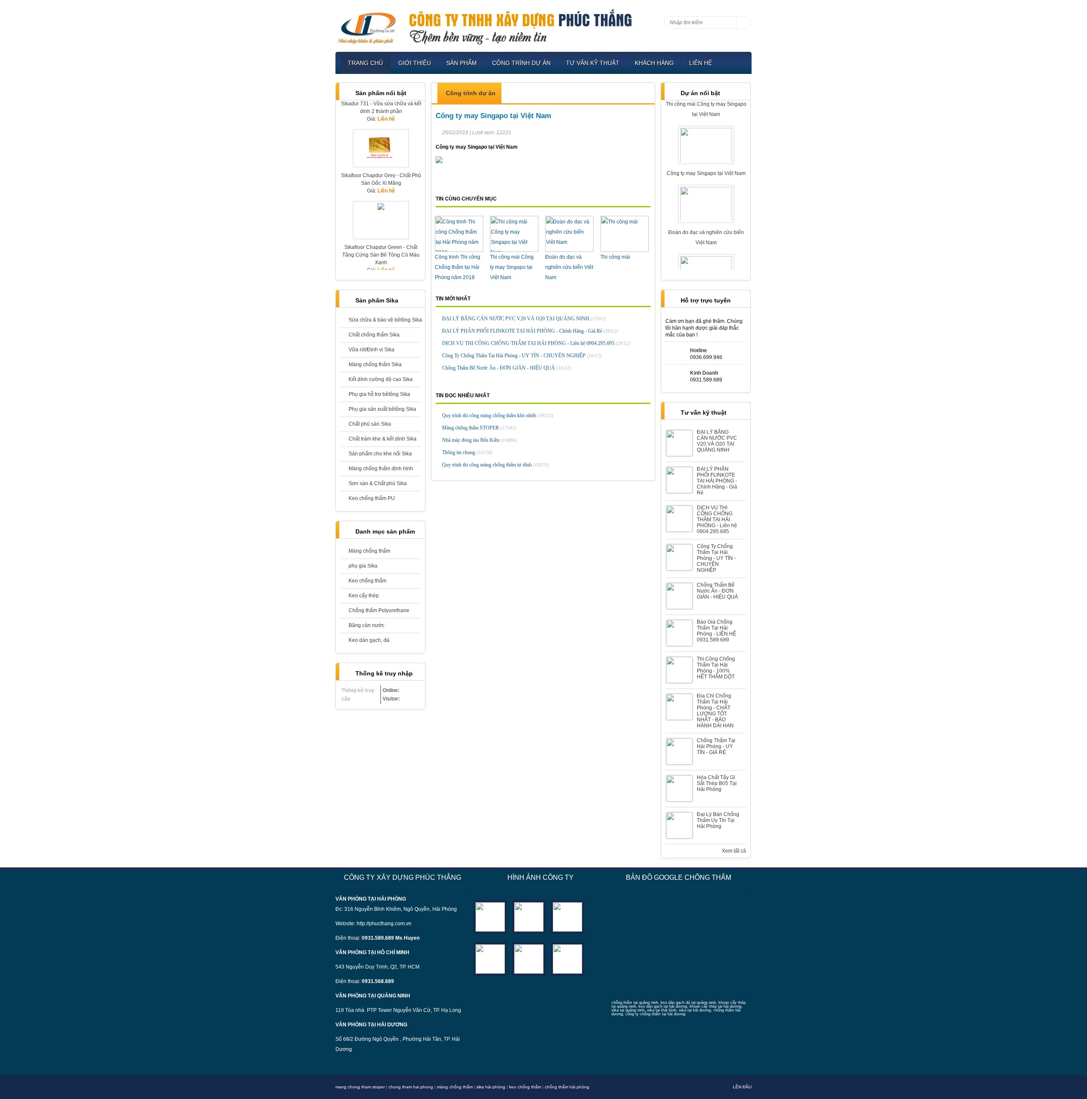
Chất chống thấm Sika (374, 335)
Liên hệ (700, 62)
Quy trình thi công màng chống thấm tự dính (495, 465)
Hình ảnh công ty (540, 877)
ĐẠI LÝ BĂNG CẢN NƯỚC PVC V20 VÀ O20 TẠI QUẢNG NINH (523, 319)
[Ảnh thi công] (490, 958)
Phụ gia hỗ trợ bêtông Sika (379, 394)
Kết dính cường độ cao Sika (381, 379)
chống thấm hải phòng (567, 1087)
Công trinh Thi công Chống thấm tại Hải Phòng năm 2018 (457, 267)
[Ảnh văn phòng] (490, 916)
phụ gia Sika (363, 566)
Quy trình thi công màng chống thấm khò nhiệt (497, 415)
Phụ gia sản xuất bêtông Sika (382, 409)
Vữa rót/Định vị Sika (371, 350)
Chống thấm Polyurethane (379, 610)
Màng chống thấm (369, 551)
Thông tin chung (467, 452)
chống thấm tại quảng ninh (634, 1002)
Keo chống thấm (367, 581)
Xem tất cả (734, 850)
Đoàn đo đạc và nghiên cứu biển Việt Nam (569, 267)
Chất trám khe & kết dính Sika (383, 439)
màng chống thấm (455, 1087)
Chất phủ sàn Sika (370, 424)
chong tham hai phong (411, 1087)
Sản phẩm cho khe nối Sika (380, 454)
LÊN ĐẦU (742, 1087)
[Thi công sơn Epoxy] (529, 958)
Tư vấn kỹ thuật (593, 62)
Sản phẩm (461, 62)
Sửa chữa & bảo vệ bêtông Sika (385, 320)
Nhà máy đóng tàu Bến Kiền (479, 440)
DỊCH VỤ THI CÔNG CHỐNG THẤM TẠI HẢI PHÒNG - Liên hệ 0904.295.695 (536, 343)
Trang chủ (365, 62)
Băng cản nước (366, 625)
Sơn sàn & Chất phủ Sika (378, 483)
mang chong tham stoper (360, 1087)
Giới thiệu (414, 62)
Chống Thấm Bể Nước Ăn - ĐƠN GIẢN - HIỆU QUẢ (506, 368)
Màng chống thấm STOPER (479, 428)
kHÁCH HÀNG (654, 62)
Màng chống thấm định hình (381, 469)
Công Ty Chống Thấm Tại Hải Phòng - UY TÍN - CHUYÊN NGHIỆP (522, 356)
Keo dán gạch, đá (369, 640)
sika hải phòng (490, 1087)
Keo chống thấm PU (372, 498)
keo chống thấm (525, 1087)
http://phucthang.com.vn (384, 924)
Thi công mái (615, 257)
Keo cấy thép (364, 596)
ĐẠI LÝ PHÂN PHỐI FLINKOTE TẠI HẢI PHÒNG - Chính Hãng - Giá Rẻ (530, 331)
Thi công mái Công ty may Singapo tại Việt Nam (512, 267)
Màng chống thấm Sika (375, 364)
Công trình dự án (521, 62)
